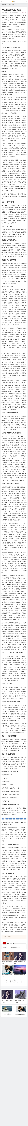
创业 (10, 4)
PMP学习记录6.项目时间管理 (11, 947)
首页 (3, 4)
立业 (6, 4)
